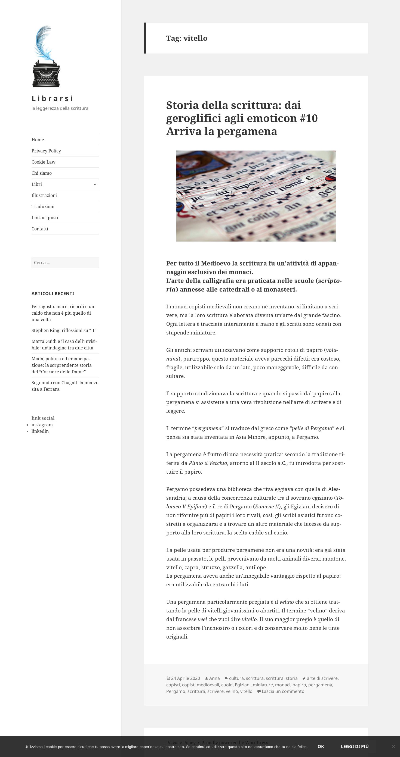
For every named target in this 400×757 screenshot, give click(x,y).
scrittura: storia (282, 678)
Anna (214, 678)
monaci (282, 685)
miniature (263, 685)
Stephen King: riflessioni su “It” (64, 330)
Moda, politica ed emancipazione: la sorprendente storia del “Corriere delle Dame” (62, 365)
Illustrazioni (44, 195)
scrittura (255, 678)
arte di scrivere (322, 678)
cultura (236, 678)
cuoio (227, 685)
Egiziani (243, 685)
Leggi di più (355, 746)
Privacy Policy (46, 151)
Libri (37, 184)
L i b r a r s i (52, 98)
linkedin (40, 431)
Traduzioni (43, 206)
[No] (393, 746)
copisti (173, 685)
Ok (321, 746)
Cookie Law (44, 162)
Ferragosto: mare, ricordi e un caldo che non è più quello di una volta (63, 313)
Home (38, 140)
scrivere (215, 691)
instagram (42, 425)
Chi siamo (42, 173)
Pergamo (175, 691)
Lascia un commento (283, 691)
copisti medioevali (200, 685)
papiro (299, 685)
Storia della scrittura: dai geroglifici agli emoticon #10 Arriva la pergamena (242, 118)
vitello (246, 691)
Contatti (40, 229)
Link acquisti (45, 218)
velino (232, 691)
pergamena (320, 685)
